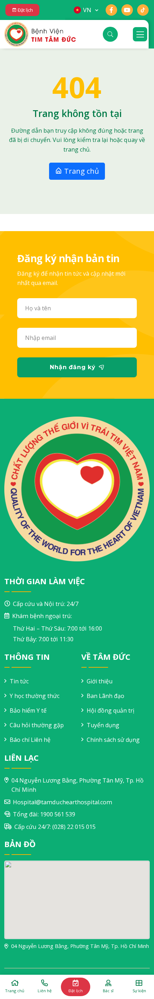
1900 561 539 (57, 814)
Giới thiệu (99, 681)
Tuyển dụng (103, 725)
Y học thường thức (34, 696)
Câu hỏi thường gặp (37, 725)
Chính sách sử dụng (113, 740)
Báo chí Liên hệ (30, 740)
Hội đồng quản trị (110, 710)
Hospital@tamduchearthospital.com (62, 802)
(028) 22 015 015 (74, 827)
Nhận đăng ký (73, 367)
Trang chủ (80, 171)
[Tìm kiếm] (110, 34)
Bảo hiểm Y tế (28, 710)
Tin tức (19, 681)
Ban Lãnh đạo (105, 696)
